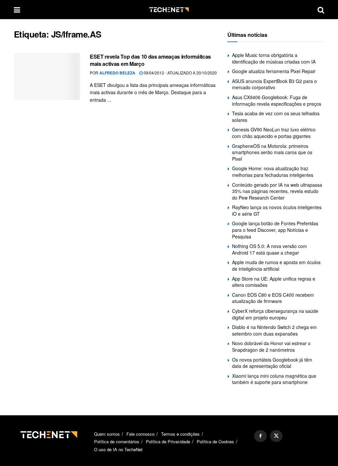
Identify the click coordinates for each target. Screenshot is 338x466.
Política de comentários (116, 441)
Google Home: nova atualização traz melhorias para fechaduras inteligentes (272, 171)
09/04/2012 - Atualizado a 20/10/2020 (180, 72)
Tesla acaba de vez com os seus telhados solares (276, 116)
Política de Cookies (215, 441)
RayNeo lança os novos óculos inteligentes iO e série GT (276, 210)
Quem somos (107, 434)
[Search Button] (321, 9)
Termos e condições (180, 434)
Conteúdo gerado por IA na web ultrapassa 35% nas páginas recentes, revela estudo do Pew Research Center (277, 191)
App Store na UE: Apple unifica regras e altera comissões (273, 281)
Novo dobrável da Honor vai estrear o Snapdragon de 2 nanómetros (271, 346)
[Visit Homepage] (169, 9)
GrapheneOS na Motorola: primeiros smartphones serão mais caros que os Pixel (272, 152)
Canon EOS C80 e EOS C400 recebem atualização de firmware (273, 298)
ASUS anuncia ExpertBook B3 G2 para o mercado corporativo (274, 84)
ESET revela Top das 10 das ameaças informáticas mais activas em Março (150, 60)
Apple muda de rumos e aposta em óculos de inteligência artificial (276, 265)
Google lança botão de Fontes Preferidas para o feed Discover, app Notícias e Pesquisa (275, 229)
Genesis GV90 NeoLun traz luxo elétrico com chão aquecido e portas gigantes (274, 132)
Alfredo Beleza (117, 73)
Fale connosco (140, 434)
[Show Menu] (17, 9)
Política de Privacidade (168, 441)
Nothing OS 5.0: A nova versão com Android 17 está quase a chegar (269, 249)
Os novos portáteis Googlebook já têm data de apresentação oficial (272, 363)
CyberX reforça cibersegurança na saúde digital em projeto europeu (275, 314)
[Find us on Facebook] (260, 436)
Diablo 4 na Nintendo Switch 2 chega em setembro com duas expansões (274, 330)
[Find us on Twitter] (276, 436)
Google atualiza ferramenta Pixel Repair (274, 71)
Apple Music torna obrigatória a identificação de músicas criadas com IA (274, 58)
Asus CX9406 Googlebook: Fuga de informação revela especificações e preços (276, 100)
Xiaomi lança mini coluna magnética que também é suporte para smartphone (274, 379)
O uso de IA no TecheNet (118, 449)
